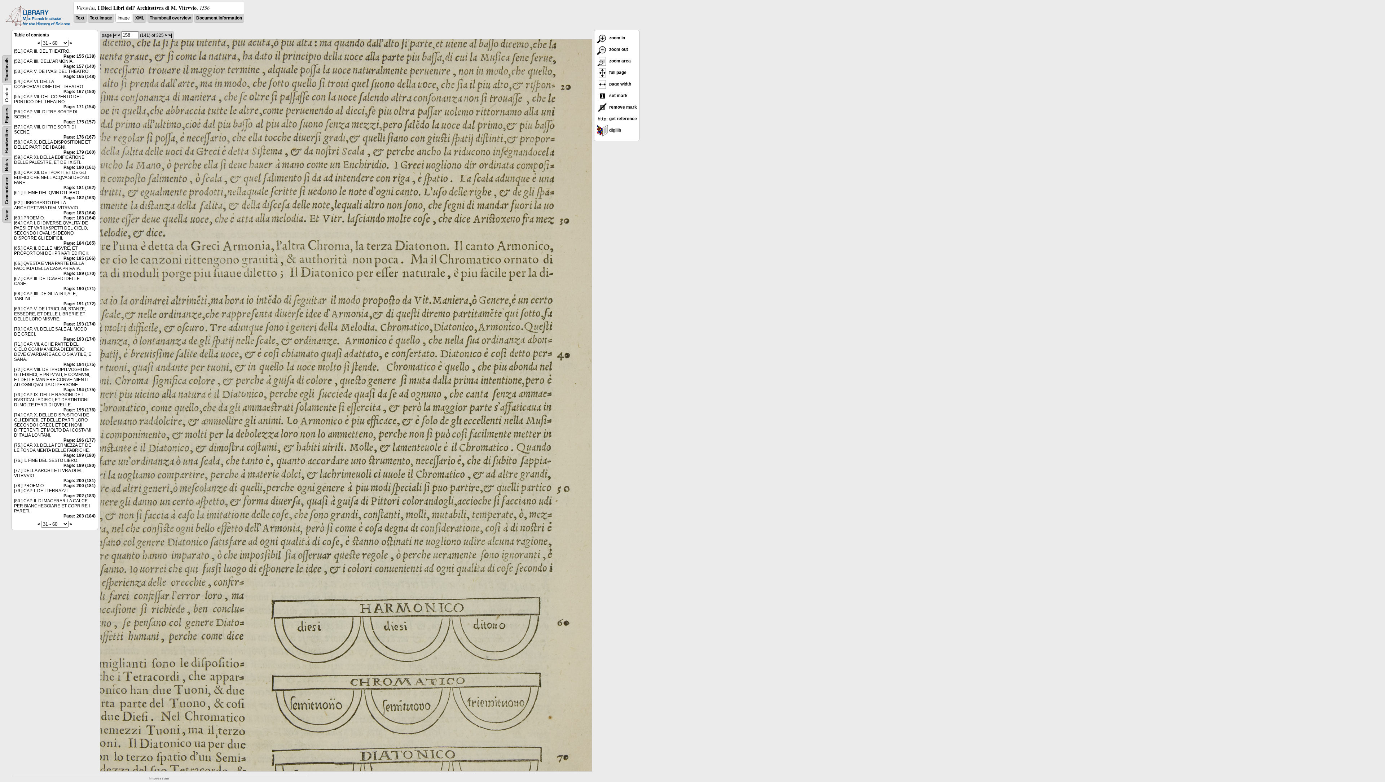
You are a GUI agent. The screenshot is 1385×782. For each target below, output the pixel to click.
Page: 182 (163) (79, 197)
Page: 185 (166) (79, 258)
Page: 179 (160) (79, 152)
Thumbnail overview (170, 18)
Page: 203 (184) (79, 516)
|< (114, 35)
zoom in (616, 37)
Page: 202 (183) (79, 495)
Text (80, 18)
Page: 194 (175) (79, 364)
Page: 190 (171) (79, 288)
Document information (219, 18)
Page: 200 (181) (79, 480)
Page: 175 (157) (79, 121)
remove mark (622, 107)
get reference (622, 118)
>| (170, 35)
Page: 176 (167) (79, 137)
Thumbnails (6, 69)
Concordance (6, 190)
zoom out (618, 49)
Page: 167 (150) (79, 91)
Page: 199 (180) (79, 455)
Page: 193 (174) (79, 324)
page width (619, 84)
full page (617, 72)
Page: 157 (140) (79, 66)
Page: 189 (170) (79, 273)
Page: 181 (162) (79, 187)
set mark (618, 95)
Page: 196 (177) (79, 440)
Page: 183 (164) (79, 212)
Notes (6, 165)
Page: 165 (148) (79, 76)
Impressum (159, 778)
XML (139, 18)
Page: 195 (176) (79, 409)
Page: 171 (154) (79, 106)
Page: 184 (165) (79, 243)
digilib (614, 130)
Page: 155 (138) (79, 56)
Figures (6, 115)
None (6, 215)
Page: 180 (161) (79, 167)
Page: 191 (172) (79, 303)
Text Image (101, 18)
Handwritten (6, 140)
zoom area (619, 61)
